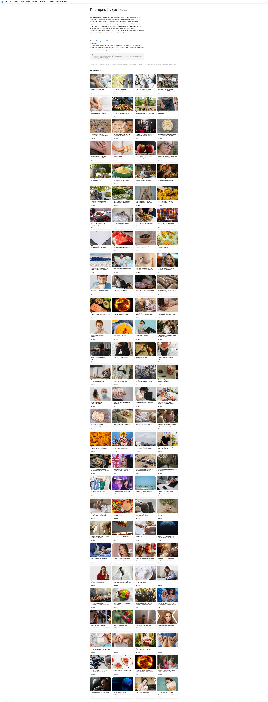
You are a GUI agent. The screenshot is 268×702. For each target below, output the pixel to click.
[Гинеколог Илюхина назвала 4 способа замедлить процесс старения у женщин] (145, 174)
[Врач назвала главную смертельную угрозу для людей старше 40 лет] (100, 308)
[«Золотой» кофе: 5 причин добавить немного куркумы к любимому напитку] (167, 196)
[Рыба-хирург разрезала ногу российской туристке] (145, 486)
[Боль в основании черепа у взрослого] (100, 352)
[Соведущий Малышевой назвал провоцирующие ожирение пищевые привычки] (167, 129)
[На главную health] (7, 1)
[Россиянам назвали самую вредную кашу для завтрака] (100, 218)
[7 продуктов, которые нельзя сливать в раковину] (122, 419)
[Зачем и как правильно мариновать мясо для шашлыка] (100, 598)
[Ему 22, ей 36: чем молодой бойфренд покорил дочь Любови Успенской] (167, 598)
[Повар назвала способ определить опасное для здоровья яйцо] (122, 151)
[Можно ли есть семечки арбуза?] (122, 665)
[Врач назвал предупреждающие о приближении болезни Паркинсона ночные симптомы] (145, 509)
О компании (6, 701)
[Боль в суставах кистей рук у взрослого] (122, 397)
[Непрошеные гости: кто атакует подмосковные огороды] (167, 419)
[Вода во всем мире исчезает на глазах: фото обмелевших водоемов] (145, 464)
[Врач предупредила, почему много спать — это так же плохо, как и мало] (122, 218)
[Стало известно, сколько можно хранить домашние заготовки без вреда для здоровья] (145, 553)
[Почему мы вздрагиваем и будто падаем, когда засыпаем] (122, 375)
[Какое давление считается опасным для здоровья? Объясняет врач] (145, 84)
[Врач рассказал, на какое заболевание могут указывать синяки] (145, 196)
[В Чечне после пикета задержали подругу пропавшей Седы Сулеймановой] (167, 151)
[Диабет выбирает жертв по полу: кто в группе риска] (167, 375)
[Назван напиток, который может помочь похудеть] (167, 330)
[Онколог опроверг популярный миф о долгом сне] (167, 442)
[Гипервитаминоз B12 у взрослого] (100, 687)
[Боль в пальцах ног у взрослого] (167, 643)
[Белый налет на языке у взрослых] (100, 330)
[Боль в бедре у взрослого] (122, 352)
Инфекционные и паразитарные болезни (107, 5)
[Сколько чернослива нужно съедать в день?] (145, 241)
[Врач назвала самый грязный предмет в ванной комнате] (145, 620)
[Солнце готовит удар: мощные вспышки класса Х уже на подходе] (122, 308)
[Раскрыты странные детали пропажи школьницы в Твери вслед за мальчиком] (145, 375)
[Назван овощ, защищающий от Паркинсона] (122, 598)
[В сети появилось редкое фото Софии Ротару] (122, 486)
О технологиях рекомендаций (245, 701)
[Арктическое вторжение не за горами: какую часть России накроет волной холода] (100, 263)
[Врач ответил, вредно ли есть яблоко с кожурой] (145, 151)
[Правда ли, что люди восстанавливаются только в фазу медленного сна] (145, 352)
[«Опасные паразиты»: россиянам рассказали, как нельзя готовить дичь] (145, 285)
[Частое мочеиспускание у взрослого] (167, 352)
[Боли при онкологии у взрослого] (145, 397)
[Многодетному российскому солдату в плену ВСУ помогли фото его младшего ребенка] (167, 84)
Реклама (12, 701)
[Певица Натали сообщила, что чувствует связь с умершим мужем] (122, 464)
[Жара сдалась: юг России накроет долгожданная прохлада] (100, 620)
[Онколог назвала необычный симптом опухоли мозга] (100, 375)
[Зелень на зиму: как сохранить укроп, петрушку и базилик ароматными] (122, 196)
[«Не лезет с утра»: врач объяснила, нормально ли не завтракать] (167, 397)
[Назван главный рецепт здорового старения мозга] (122, 687)
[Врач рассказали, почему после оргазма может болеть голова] (122, 129)
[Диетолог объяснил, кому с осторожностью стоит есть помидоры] (145, 643)
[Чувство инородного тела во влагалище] (145, 419)
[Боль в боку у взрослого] (145, 531)
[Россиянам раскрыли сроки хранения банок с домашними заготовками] (167, 218)
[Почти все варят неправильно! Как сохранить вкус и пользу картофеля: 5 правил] (122, 174)
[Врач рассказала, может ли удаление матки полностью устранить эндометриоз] (167, 687)
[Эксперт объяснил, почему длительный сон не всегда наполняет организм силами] (100, 509)
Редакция (213, 701)
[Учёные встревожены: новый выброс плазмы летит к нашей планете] (145, 665)
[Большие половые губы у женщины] (100, 84)
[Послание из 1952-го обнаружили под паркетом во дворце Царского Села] (100, 129)
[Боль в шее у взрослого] (145, 687)
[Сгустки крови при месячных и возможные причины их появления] (100, 576)
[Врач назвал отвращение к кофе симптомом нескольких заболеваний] (100, 285)
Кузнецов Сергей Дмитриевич (105, 41)
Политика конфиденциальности (259, 701)
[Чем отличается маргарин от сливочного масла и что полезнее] (100, 643)
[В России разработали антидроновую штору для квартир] (100, 241)
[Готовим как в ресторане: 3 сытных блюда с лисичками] (100, 442)
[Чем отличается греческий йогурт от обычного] (145, 576)
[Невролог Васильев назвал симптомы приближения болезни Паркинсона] (100, 196)
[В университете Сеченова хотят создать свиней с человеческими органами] (167, 285)
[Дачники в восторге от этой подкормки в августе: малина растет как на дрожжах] (122, 620)
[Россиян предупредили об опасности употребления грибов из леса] (100, 464)
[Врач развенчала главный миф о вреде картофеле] (145, 218)
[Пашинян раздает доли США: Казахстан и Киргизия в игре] (145, 442)
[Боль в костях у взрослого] (122, 643)
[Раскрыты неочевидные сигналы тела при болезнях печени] (100, 107)
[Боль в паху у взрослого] (145, 330)
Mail (2, 701)
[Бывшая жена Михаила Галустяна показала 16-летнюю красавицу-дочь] (145, 129)
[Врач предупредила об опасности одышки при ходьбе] (167, 464)
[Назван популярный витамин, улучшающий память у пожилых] (145, 107)
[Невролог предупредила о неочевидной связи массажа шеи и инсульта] (167, 308)
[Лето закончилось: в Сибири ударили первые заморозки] (145, 598)
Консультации (93, 5)
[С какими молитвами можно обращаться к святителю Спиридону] (122, 442)
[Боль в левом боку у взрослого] (122, 263)
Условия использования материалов (223, 701)
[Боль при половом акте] (122, 285)
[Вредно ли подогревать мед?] (122, 531)
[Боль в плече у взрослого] (167, 576)
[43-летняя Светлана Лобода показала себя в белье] (167, 263)
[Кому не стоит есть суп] (122, 330)
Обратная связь (235, 701)
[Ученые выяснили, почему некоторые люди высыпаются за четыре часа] (122, 576)
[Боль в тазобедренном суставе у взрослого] (167, 107)
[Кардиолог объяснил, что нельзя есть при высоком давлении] (167, 174)
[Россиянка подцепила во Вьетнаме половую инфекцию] (122, 84)
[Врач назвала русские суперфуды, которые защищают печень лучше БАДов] (100, 419)
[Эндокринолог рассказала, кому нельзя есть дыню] (167, 241)
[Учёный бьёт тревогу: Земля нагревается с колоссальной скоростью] (167, 531)
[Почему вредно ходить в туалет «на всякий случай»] (100, 531)
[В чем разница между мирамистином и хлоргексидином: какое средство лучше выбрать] (100, 397)
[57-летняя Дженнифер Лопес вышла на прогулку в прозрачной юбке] (122, 553)
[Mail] (2, 1)
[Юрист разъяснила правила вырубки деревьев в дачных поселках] (167, 553)
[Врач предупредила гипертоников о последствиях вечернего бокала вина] (145, 308)
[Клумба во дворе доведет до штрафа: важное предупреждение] (100, 174)
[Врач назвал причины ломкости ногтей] (167, 509)
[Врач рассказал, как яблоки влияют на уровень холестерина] (122, 107)
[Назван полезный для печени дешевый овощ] (122, 509)
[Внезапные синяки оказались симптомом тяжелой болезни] (100, 151)
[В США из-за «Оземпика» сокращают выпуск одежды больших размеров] (100, 486)
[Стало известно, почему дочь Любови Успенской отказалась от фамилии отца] (167, 620)
